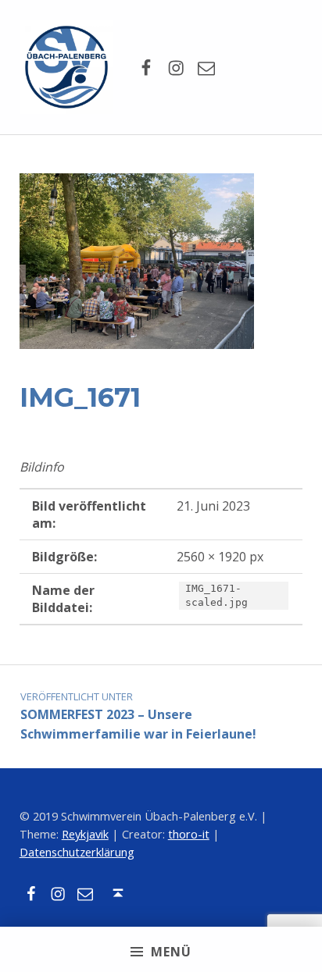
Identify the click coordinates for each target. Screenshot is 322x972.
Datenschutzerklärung (77, 852)
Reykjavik (85, 834)
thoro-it (188, 834)
